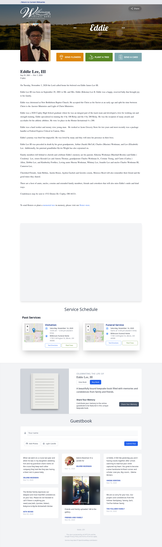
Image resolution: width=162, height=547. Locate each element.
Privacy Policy (74, 536)
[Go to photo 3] (75, 502)
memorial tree (49, 205)
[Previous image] (64, 490)
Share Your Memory (129, 404)
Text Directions (53, 345)
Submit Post (131, 443)
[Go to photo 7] (81, 502)
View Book (82, 382)
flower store (85, 205)
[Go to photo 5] (78, 502)
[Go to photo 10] (85, 502)
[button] (33, 330)
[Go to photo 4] (77, 502)
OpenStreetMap (83, 540)
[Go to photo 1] (73, 502)
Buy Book (95, 382)
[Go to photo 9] (84, 502)
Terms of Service (87, 536)
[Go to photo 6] (80, 502)
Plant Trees (69, 345)
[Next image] (97, 490)
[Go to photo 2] (74, 502)
